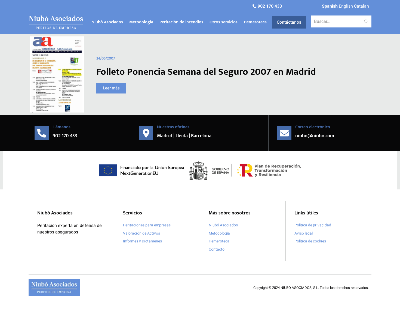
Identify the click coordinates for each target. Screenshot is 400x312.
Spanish (330, 6)
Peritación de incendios (181, 22)
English (346, 6)
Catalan (361, 6)
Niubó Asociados (107, 22)
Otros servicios (224, 22)
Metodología (141, 22)
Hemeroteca (255, 22)
